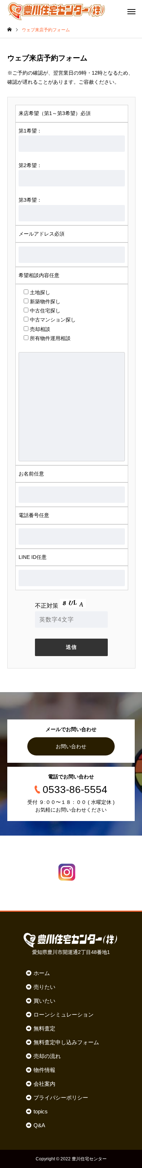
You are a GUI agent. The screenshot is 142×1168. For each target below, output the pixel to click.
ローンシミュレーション (63, 1014)
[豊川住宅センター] (56, 10)
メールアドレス (41, 234)
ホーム (41, 973)
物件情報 (44, 1070)
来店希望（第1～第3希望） (55, 113)
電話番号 (34, 515)
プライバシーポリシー (60, 1097)
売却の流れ (47, 1056)
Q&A (39, 1125)
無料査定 (44, 1028)
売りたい (44, 987)
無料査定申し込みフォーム (66, 1042)
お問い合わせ (71, 746)
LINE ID (33, 557)
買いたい (44, 1001)
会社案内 (44, 1084)
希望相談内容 (39, 275)
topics (40, 1111)
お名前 (31, 474)
